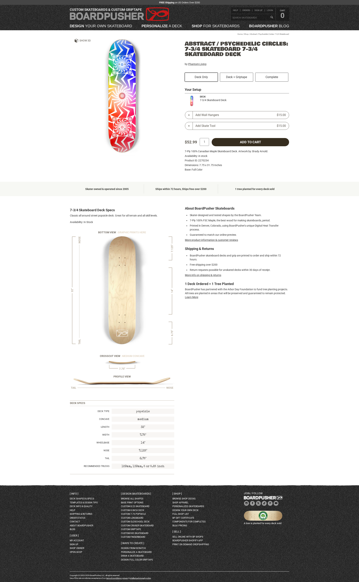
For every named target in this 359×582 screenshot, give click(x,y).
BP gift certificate (183, 518)
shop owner (77, 548)
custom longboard (132, 518)
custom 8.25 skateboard (135, 506)
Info (74, 493)
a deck (162, 26)
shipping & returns (81, 514)
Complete (272, 77)
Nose (106, 450)
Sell (177, 531)
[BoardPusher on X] (258, 503)
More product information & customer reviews (211, 240)
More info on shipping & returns (203, 275)
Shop (246, 34)
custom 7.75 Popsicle (133, 514)
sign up (258, 10)
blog (269, 26)
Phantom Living (197, 64)
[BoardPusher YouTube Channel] (276, 503)
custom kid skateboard (134, 533)
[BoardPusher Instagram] (246, 503)
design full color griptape (137, 559)
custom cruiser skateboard (137, 525)
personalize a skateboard (136, 552)
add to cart (250, 142)
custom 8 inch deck (132, 510)
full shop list (180, 514)
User (74, 535)
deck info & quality (81, 506)
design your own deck (185, 510)
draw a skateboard (132, 556)
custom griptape (131, 529)
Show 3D (85, 40)
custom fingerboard (133, 537)
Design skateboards (136, 493)
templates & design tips (84, 502)
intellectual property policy (140, 578)
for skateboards (216, 26)
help (235, 10)
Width (105, 435)
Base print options (132, 502)
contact (75, 521)
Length (105, 427)
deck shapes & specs (82, 498)
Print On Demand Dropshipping (190, 544)
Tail (107, 458)
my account (77, 540)
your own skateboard (101, 26)
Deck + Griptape (236, 77)
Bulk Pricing (179, 525)
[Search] (271, 17)
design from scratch (133, 548)
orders (246, 10)
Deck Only (201, 77)
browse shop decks (183, 498)
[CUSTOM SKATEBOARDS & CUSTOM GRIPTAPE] (119, 20)
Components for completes (188, 521)
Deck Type (103, 411)
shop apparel (180, 502)
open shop (76, 552)
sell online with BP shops (187, 536)
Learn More (191, 297)
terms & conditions (114, 578)
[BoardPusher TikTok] (264, 503)
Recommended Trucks (96, 466)
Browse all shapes (132, 498)
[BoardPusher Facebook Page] (252, 503)
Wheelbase (102, 442)
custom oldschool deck (135, 521)
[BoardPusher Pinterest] (270, 503)
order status (77, 518)
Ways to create (132, 543)
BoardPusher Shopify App (187, 540)
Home (240, 34)
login (270, 10)
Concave (104, 419)
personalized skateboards (188, 506)
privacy (125, 578)
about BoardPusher (81, 525)
